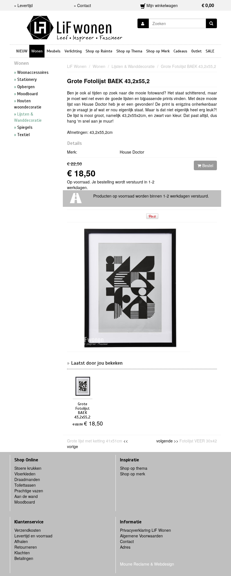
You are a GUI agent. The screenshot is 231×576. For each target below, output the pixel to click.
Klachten (22, 552)
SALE (210, 51)
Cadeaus (180, 51)
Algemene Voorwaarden (141, 536)
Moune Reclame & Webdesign (147, 564)
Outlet (196, 51)
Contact (127, 541)
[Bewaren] (143, 23)
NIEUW (21, 51)
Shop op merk (132, 474)
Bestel (207, 165)
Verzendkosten (27, 530)
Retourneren (25, 547)
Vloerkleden (24, 474)
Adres (125, 547)
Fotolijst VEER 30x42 (198, 441)
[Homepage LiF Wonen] (74, 27)
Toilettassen (25, 485)
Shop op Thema (129, 51)
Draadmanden (27, 479)
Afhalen (21, 541)
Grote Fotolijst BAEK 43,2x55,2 (108, 81)
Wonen (37, 51)
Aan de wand (26, 496)
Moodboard (24, 502)
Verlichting (73, 51)
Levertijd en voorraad (33, 536)
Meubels (53, 51)
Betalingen (23, 558)
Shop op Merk (158, 51)
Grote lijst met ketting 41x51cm (94, 441)
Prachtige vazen (28, 490)
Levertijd (25, 5)
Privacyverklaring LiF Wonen (145, 530)
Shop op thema (133, 468)
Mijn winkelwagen (179, 5)
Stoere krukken (27, 468)
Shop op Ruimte (99, 51)
